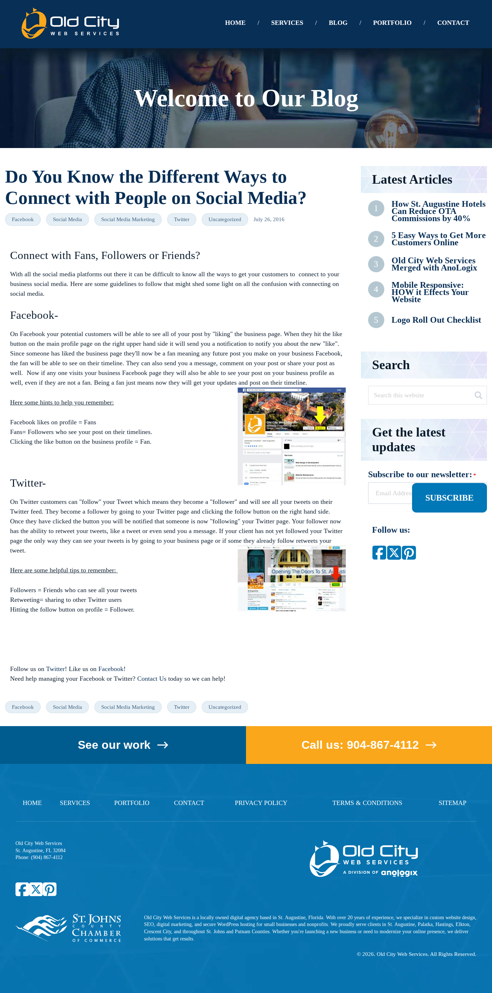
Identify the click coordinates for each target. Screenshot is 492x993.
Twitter (181, 219)
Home (32, 802)
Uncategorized (225, 219)
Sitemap (452, 802)
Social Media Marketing (128, 219)
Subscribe (449, 497)
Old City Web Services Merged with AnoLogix (434, 264)
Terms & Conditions (367, 802)
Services (75, 802)
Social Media (67, 219)
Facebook (23, 219)
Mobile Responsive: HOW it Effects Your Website (430, 292)
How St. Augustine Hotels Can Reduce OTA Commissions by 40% (439, 211)
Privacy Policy (261, 802)
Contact (189, 802)
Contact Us (151, 678)
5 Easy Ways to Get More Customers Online (439, 239)
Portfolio (131, 802)
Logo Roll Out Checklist (436, 320)
